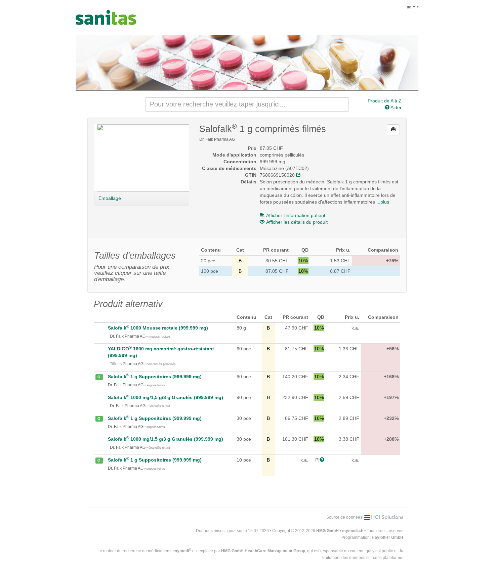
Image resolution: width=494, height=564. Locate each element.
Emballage (109, 198)
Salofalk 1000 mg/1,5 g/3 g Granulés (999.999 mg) (165, 397)
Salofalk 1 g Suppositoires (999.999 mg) (155, 376)
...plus (382, 202)
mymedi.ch (352, 530)
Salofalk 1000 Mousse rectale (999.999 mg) (158, 328)
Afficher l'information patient (295, 215)
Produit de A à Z (385, 100)
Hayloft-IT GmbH (387, 537)
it (417, 7)
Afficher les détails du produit (297, 222)
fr (414, 7)
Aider (395, 107)
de (409, 7)
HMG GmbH (327, 530)
